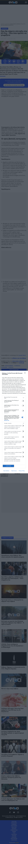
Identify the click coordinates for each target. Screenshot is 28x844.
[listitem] (14, 398)
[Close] (25, 373)
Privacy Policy (22, 470)
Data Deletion (6, 470)
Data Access (14, 470)
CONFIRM (8, 465)
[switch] (23, 401)
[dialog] (14, 422)
